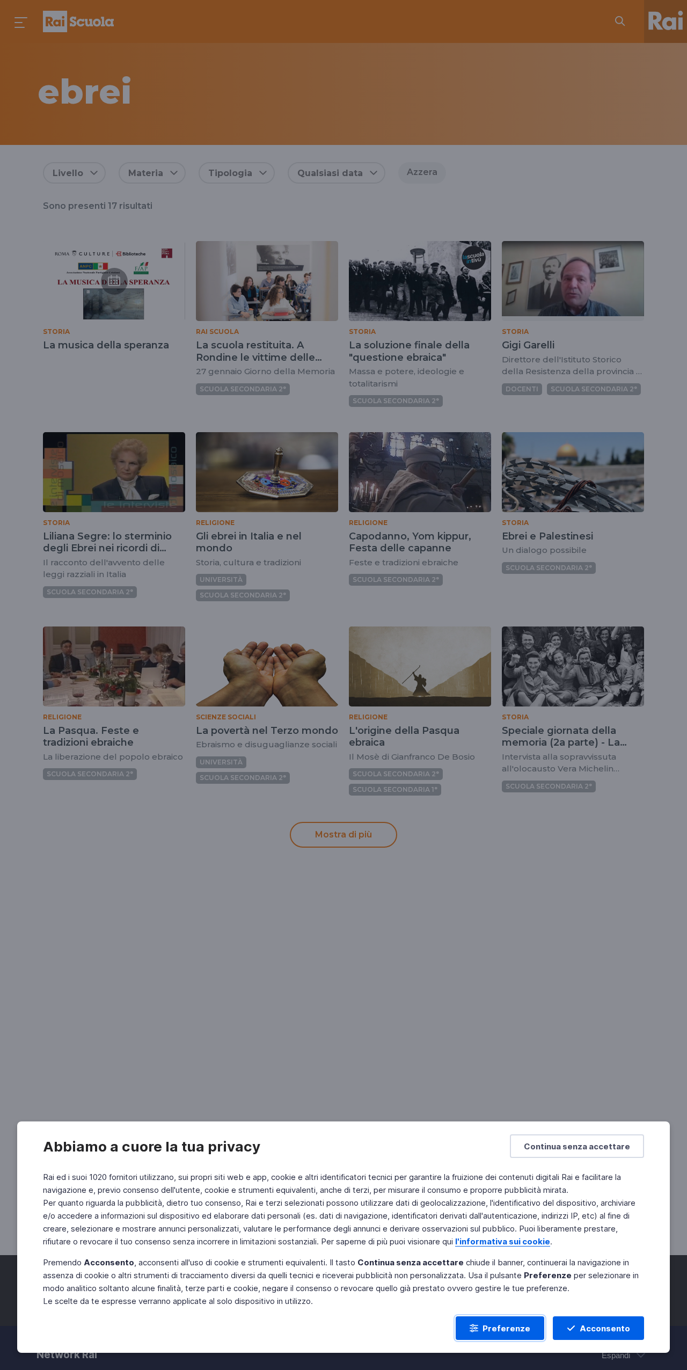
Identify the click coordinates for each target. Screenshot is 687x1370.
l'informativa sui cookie (502, 1241)
